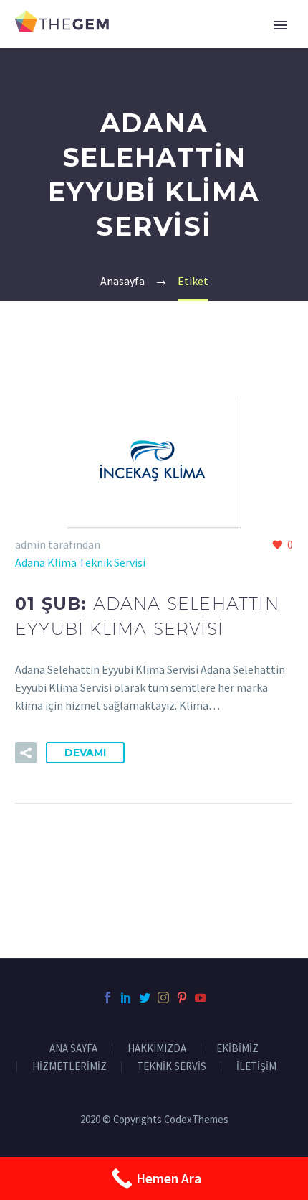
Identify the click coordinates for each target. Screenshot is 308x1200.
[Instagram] (163, 997)
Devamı (85, 752)
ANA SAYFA (73, 1048)
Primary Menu (280, 25)
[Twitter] (144, 997)
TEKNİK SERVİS (171, 1066)
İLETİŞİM (256, 1066)
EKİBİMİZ (237, 1048)
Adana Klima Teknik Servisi (80, 562)
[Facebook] (107, 997)
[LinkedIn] (126, 997)
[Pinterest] (182, 997)
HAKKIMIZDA (156, 1048)
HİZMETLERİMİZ (69, 1066)
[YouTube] (200, 997)
